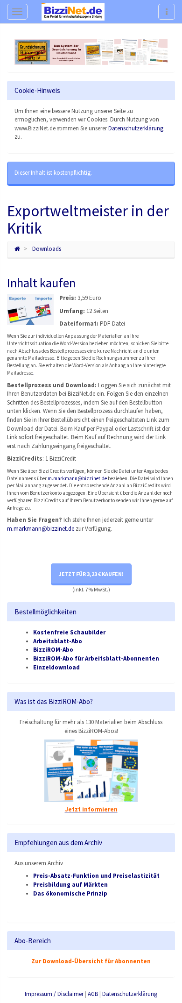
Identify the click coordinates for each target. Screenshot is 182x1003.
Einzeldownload (56, 667)
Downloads (46, 249)
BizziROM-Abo (53, 650)
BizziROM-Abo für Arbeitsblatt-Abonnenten (96, 658)
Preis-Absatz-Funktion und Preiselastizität (96, 876)
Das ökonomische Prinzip (70, 893)
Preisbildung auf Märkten (70, 885)
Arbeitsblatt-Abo (57, 641)
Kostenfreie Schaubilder (69, 632)
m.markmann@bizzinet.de (77, 478)
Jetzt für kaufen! (91, 573)
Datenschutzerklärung (135, 128)
